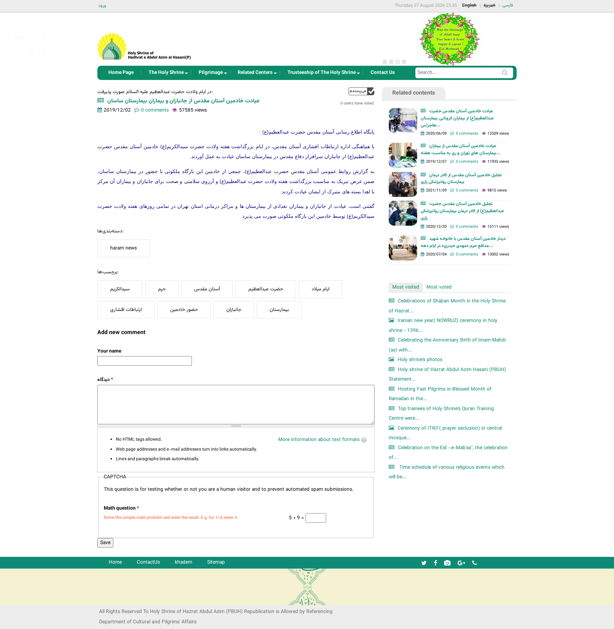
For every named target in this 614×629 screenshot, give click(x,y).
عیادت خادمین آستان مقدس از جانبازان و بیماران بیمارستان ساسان (183, 101)
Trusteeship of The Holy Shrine (319, 74)
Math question (121, 508)
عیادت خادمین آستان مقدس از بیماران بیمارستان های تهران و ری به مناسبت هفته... (461, 150)
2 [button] (391, 62)
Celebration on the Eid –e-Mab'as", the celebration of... (448, 453)
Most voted (439, 287)
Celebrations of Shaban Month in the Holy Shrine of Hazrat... (447, 306)
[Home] (144, 37)
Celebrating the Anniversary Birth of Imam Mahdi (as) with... (447, 345)
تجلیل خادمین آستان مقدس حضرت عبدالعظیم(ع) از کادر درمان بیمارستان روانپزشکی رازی (462, 211)
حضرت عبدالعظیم (265, 289)
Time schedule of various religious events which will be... (447, 472)
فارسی (507, 5)
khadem (183, 562)
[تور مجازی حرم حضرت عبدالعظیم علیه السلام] (28, 58)
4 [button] (404, 62)
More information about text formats (319, 439)
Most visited (405, 287)
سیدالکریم (120, 289)
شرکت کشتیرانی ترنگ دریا (24, 599)
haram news (123, 248)
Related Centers (253, 74)
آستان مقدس (207, 289)
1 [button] (385, 62)
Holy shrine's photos (420, 360)
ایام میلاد (320, 289)
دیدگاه (105, 379)
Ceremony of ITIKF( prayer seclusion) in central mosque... (445, 433)
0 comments (155, 110)
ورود (102, 5)
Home (115, 562)
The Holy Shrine (164, 74)
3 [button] (397, 62)
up (361, 91)
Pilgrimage (208, 74)
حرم (162, 289)
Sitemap (216, 562)
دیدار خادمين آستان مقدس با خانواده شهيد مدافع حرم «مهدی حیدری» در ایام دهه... (463, 242)
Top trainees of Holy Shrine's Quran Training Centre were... (441, 414)
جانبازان (233, 309)
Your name (109, 351)
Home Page (121, 72)
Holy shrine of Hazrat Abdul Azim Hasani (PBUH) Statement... (447, 374)
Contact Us (383, 72)
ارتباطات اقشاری (126, 309)
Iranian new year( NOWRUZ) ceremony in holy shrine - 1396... (443, 325)
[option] (449, 39)
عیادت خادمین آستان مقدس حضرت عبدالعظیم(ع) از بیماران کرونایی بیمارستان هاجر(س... (457, 118)
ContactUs (148, 562)
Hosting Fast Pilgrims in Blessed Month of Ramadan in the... (440, 394)
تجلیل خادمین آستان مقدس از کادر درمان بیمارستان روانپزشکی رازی (461, 179)
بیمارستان (279, 309)
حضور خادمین (184, 309)
